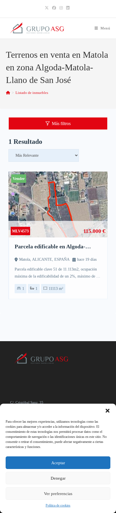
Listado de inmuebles (31, 93)
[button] (107, 410)
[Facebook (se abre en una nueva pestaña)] (54, 8)
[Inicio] (8, 93)
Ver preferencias (58, 493)
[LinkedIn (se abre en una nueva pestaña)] (67, 8)
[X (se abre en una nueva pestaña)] (47, 8)
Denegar (58, 478)
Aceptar (58, 463)
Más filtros (61, 123)
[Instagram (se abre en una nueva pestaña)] (61, 8)
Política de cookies (58, 505)
